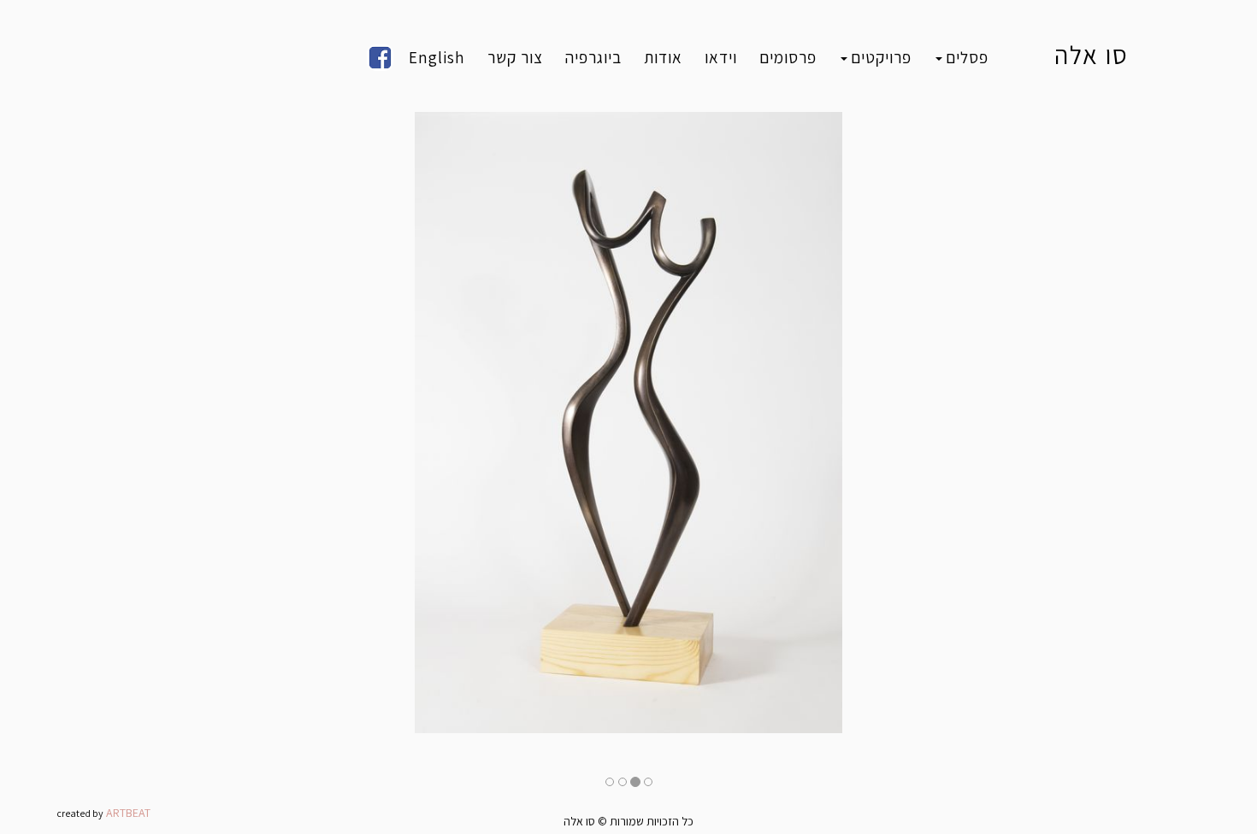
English (437, 57)
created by (79, 813)
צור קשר (515, 57)
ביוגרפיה (593, 57)
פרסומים (788, 57)
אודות (663, 57)
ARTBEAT (128, 812)
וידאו (721, 57)
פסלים (967, 57)
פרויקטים (881, 57)
